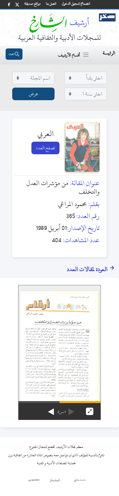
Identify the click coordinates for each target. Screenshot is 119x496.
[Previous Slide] (71, 409)
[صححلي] (80, 482)
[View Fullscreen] (89, 411)
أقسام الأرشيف (69, 55)
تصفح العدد (45, 147)
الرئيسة (109, 52)
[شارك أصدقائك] (9, 4)
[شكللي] (54, 482)
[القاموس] (34, 482)
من (61, 412)
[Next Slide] (51, 409)
